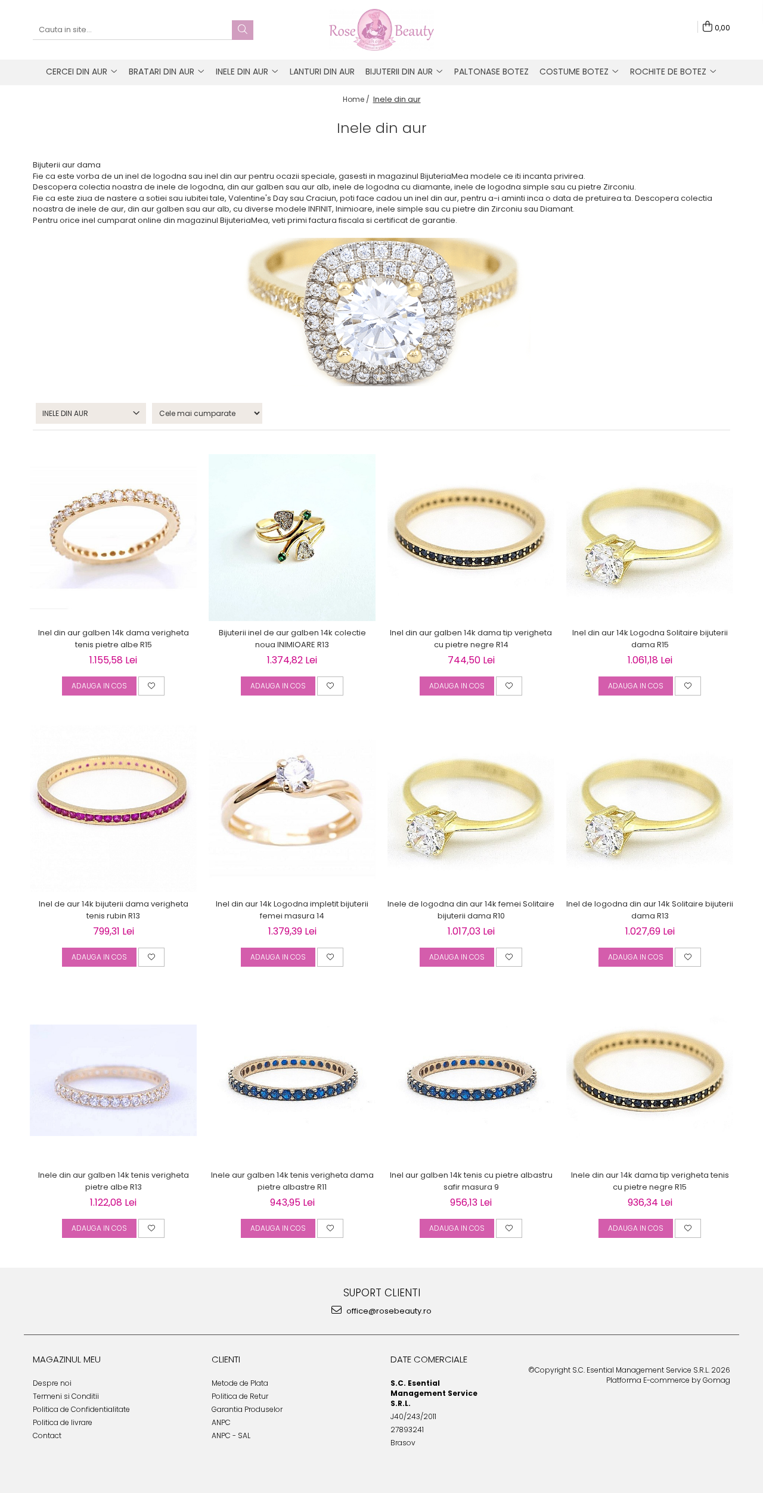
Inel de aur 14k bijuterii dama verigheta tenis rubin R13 (113, 909)
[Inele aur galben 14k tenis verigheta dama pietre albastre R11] (292, 1080)
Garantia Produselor (247, 1409)
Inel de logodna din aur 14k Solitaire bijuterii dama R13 (649, 909)
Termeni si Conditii (66, 1396)
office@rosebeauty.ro (388, 1311)
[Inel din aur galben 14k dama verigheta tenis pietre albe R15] (113, 538)
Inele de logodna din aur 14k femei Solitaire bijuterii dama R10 (470, 909)
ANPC (221, 1422)
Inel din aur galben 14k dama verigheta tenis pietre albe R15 (113, 638)
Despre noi (52, 1383)
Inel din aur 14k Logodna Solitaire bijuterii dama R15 (650, 638)
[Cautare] (242, 30)
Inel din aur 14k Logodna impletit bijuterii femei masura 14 (292, 909)
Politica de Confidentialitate (81, 1409)
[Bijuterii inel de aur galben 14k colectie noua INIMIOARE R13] (292, 537)
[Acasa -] (381, 30)
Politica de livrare (62, 1422)
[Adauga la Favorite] (151, 686)
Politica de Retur (240, 1396)
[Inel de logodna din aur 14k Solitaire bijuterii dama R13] (649, 809)
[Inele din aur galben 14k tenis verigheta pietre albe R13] (113, 1080)
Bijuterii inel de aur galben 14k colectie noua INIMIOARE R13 (292, 638)
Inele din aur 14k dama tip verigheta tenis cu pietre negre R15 (650, 1181)
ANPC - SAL (231, 1435)
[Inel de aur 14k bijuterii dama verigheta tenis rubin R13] (113, 808)
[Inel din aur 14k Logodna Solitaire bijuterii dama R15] (649, 538)
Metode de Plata (240, 1383)
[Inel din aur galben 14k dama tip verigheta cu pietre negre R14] (470, 537)
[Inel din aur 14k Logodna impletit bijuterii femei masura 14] (292, 809)
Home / (357, 99)
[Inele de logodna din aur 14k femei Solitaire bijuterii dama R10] (470, 809)
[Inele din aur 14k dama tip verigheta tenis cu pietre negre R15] (649, 1080)
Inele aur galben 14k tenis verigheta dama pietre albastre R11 (292, 1181)
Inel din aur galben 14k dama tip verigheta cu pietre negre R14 (471, 638)
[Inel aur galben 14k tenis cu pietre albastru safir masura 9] (470, 1080)
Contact (47, 1435)
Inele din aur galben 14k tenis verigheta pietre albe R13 (113, 1181)
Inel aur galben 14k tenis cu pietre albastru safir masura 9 (471, 1181)
